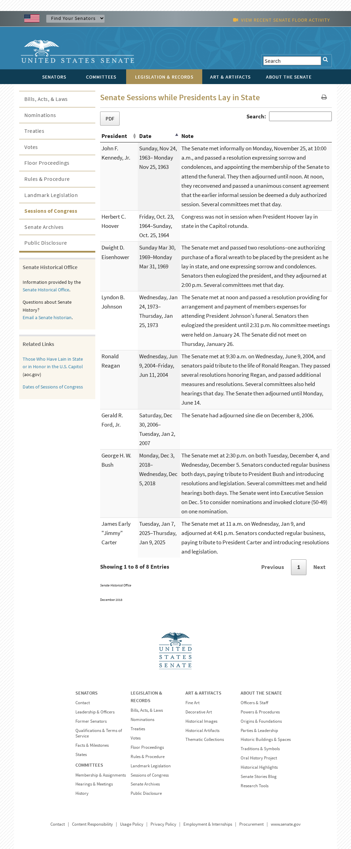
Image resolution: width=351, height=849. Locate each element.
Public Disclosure (45, 242)
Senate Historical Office (46, 290)
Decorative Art (198, 712)
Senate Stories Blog (259, 776)
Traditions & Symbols (260, 749)
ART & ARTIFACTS (203, 693)
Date (145, 136)
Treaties (34, 130)
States (81, 754)
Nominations (40, 115)
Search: (256, 116)
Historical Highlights (259, 767)
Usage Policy (131, 824)
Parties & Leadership (259, 730)
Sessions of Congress (50, 210)
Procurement (251, 824)
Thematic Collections (204, 739)
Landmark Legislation (51, 194)
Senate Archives (44, 226)
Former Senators (91, 721)
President (114, 136)
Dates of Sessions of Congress (53, 387)
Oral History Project (259, 758)
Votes (31, 146)
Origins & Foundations (261, 721)
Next (319, 567)
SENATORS (86, 693)
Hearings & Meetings (94, 784)
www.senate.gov (286, 824)
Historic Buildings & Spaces (266, 739)
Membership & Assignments (100, 775)
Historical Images (201, 721)
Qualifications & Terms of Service (98, 733)
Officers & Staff (254, 703)
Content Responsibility (92, 824)
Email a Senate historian (47, 317)
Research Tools (254, 786)
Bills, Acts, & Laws (46, 98)
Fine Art (192, 703)
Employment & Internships (207, 824)
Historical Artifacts (202, 730)
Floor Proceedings (47, 162)
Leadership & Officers (94, 712)
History (81, 793)
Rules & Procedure (47, 178)
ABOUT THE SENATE (261, 693)
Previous (272, 567)
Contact (82, 703)
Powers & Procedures (260, 712)
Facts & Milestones (92, 745)
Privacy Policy (163, 824)
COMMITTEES (89, 765)
